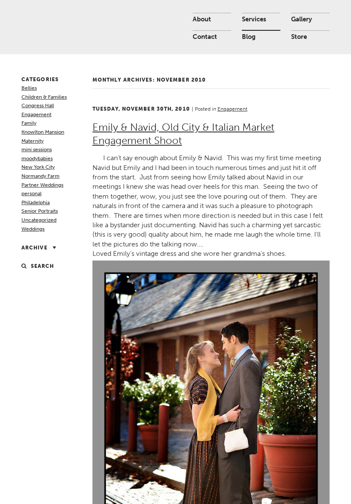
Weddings (33, 229)
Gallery (301, 19)
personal (31, 193)
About (202, 19)
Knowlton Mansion (42, 132)
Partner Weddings (42, 185)
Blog (249, 37)
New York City (38, 167)
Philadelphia (35, 202)
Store (299, 37)
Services (254, 19)
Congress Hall (37, 105)
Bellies (29, 88)
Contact (205, 37)
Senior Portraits (39, 211)
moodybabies (37, 158)
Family (28, 123)
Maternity (32, 141)
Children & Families (44, 97)
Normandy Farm (40, 176)
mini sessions (36, 149)
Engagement (36, 114)
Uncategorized (39, 220)
